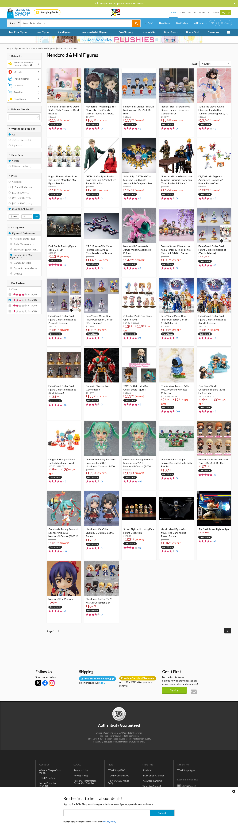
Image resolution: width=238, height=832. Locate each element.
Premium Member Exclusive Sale (23, 63)
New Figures (43, 32)
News (182, 12)
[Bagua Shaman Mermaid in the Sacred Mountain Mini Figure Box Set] (64, 155)
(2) (102, 128)
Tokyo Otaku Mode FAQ (118, 782)
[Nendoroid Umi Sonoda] (64, 578)
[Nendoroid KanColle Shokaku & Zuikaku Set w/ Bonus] (101, 508)
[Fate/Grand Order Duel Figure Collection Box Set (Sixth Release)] (101, 295)
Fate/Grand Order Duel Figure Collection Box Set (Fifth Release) (175, 319)
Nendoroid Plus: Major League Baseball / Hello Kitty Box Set (176, 463)
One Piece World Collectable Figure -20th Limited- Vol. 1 (211, 389)
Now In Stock (193, 32)
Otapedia (204, 12)
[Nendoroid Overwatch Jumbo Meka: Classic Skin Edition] (139, 225)
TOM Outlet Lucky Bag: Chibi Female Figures (136, 388)
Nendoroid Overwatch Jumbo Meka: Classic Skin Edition (137, 250)
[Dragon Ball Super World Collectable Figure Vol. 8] (64, 438)
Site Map (147, 770)
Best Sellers (182, 23)
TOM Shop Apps (186, 770)
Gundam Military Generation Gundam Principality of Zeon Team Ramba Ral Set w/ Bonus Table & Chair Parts (176, 180)
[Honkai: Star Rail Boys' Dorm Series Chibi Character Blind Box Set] (64, 85)
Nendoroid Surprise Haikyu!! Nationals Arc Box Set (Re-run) (138, 110)
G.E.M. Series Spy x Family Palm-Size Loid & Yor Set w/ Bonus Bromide (101, 180)
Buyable (18, 92)
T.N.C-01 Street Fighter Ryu (213, 529)
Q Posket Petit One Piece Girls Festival (137, 318)
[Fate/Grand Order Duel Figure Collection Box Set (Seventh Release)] (64, 295)
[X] (38, 683)
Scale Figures (64, 32)
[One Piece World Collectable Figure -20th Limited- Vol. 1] (214, 365)
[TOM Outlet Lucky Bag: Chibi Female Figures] (139, 365)
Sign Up (226, 12)
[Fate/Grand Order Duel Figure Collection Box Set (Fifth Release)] (176, 295)
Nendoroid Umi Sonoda (60, 599)
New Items (164, 23)
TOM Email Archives (153, 775)
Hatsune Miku (149, 32)
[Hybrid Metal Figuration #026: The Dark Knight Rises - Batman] (176, 508)
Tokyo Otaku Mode (116, 12)
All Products (200, 23)
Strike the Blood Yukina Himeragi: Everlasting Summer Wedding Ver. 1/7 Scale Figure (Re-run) (212, 110)
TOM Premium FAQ (118, 775)
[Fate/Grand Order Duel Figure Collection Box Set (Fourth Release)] (214, 295)
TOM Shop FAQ (116, 770)
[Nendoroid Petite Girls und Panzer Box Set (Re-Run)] (214, 438)
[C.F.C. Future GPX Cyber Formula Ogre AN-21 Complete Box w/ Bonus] (101, 225)
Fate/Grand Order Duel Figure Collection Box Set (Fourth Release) (212, 319)
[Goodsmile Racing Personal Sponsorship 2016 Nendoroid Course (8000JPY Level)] (64, 508)
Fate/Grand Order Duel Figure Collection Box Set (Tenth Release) (212, 250)
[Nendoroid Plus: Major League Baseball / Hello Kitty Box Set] (176, 438)
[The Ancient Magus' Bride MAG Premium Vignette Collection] (176, 365)
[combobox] (76, 23)
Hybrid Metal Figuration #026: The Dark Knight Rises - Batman (173, 533)
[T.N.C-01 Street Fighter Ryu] (214, 508)
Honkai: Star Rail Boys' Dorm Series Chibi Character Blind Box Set (63, 110)
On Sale (18, 71)
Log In (216, 12)
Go (36, 216)
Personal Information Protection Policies (85, 782)
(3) (64, 128)
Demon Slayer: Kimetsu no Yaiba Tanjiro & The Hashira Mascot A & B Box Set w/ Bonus (176, 250)
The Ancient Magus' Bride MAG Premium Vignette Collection (175, 389)
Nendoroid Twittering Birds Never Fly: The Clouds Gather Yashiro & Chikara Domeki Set (101, 110)
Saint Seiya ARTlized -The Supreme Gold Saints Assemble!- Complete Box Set (137, 180)
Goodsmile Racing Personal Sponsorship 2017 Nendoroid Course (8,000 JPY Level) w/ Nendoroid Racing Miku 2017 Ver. (138, 463)
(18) (65, 551)
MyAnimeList (189, 785)
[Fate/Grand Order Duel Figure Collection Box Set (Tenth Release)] (214, 225)
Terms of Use (81, 770)
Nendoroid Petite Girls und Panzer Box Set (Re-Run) (213, 461)
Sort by (194, 64)
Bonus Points (171, 32)
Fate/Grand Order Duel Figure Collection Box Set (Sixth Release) (99, 319)
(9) (177, 268)
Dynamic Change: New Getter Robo (98, 388)
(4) (214, 338)
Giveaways (213, 32)
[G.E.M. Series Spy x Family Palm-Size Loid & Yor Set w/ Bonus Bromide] (101, 155)
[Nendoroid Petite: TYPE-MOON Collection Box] (101, 578)
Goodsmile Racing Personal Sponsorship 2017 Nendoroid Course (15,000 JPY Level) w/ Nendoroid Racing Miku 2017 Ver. (101, 463)
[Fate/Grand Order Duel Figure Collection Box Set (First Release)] (64, 365)
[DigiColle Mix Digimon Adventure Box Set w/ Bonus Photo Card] (214, 155)
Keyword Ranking (152, 780)
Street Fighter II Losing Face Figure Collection (138, 531)
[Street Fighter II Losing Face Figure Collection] (139, 508)
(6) (139, 268)
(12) (65, 405)
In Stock (18, 85)
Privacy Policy (81, 775)
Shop (173, 12)
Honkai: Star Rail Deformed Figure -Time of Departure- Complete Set (175, 110)
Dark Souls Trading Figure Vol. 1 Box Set (62, 248)
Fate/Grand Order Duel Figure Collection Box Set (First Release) (62, 389)
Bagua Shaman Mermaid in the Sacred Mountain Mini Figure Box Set (62, 180)
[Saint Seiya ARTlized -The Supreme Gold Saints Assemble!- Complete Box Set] (139, 155)
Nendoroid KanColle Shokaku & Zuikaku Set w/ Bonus (100, 533)
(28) (140, 481)
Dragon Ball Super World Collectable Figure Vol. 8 (61, 461)
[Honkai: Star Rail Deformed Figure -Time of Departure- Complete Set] (176, 85)
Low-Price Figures (18, 32)
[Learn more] (30, 65)
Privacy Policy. (109, 821)
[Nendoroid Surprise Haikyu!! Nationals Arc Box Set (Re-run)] (139, 85)
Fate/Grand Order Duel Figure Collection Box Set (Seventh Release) (62, 319)
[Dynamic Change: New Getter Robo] (101, 365)
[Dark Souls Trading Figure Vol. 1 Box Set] (64, 225)
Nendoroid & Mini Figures (95, 32)
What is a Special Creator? (152, 787)
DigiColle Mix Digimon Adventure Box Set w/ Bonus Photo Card (210, 180)
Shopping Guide (49, 12)
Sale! (150, 23)
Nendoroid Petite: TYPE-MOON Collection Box (99, 601)
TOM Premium (47, 777)
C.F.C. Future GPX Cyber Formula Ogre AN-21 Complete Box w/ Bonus (99, 250)
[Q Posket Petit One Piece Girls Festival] (139, 295)
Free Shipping (126, 32)
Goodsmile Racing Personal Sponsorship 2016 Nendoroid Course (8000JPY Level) (63, 533)
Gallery (192, 12)
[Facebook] (45, 683)
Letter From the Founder (47, 784)
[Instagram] (52, 683)
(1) (139, 128)
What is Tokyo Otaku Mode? (50, 771)
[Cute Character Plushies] (119, 39)
